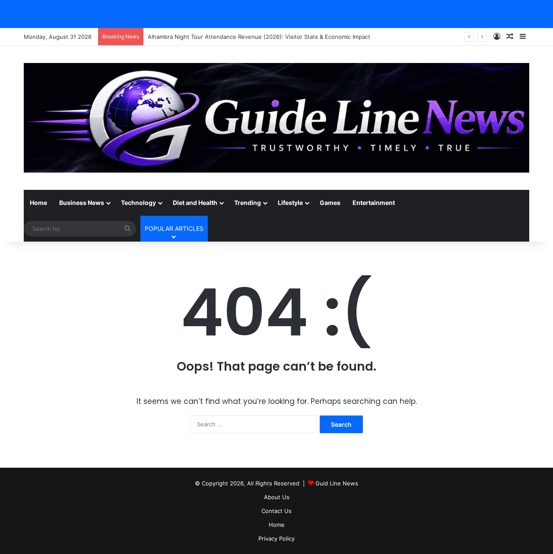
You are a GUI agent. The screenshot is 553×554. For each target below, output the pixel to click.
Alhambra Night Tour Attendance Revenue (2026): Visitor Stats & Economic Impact (259, 36)
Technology (138, 202)
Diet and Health (195, 202)
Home (38, 202)
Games (330, 202)
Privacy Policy (276, 538)
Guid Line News (336, 483)
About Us (276, 497)
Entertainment (374, 202)
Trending (247, 202)
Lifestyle (290, 202)
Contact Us (276, 510)
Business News (81, 202)
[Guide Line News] (276, 118)
